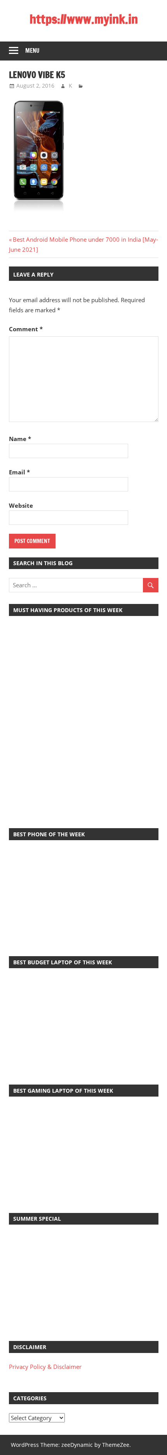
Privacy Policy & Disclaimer (45, 1366)
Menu (32, 51)
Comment (26, 329)
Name (20, 439)
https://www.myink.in (84, 19)
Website (21, 505)
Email (19, 472)
